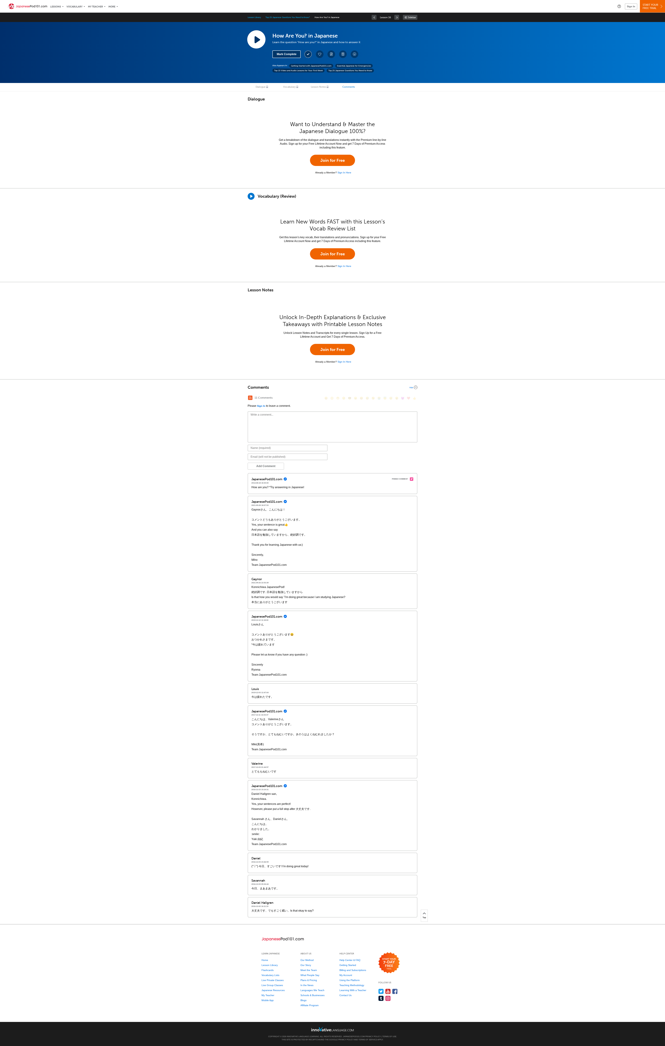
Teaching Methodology (351, 985)
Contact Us (345, 995)
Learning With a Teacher (352, 990)
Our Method (307, 960)
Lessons (55, 6)
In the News (306, 985)
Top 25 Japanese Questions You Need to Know (350, 70)
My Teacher (95, 6)
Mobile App (267, 1000)
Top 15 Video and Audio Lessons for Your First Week (298, 70)
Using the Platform (349, 980)
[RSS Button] (250, 397)
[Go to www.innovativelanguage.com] (332, 1029)
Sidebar (412, 17)
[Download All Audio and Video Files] (354, 54)
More (111, 6)
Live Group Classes (272, 985)
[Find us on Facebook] (395, 991)
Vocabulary (74, 6)
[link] (374, 17)
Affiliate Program (309, 1005)
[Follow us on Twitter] (381, 991)
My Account (345, 975)
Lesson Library (254, 17)
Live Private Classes (272, 980)
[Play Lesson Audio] (256, 39)
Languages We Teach (312, 990)
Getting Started (347, 965)
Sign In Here (344, 172)
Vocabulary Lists (270, 975)
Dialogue (260, 86)
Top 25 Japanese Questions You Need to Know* (287, 17)
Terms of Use (389, 1036)
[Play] (251, 196)
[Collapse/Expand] (332, 387)
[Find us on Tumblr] (381, 998)
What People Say (309, 975)
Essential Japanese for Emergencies (354, 66)
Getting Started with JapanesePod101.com (311, 66)
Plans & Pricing (308, 980)
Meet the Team (308, 970)
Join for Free (332, 160)
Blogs (303, 1000)
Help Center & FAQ (349, 960)
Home (264, 960)
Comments (348, 86)
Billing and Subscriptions (352, 970)
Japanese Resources (273, 990)
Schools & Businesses (312, 995)
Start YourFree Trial (650, 6)
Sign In (631, 6)
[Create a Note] (331, 54)
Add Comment (265, 466)
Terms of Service (367, 1040)
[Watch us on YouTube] (388, 991)
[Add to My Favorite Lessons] (319, 54)
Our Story (305, 965)
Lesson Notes (318, 86)
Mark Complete (286, 54)
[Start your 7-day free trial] (389, 963)
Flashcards (267, 970)
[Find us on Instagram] (388, 998)
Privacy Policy (373, 1036)
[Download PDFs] (343, 54)
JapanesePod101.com (354, 1036)
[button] (619, 6)
